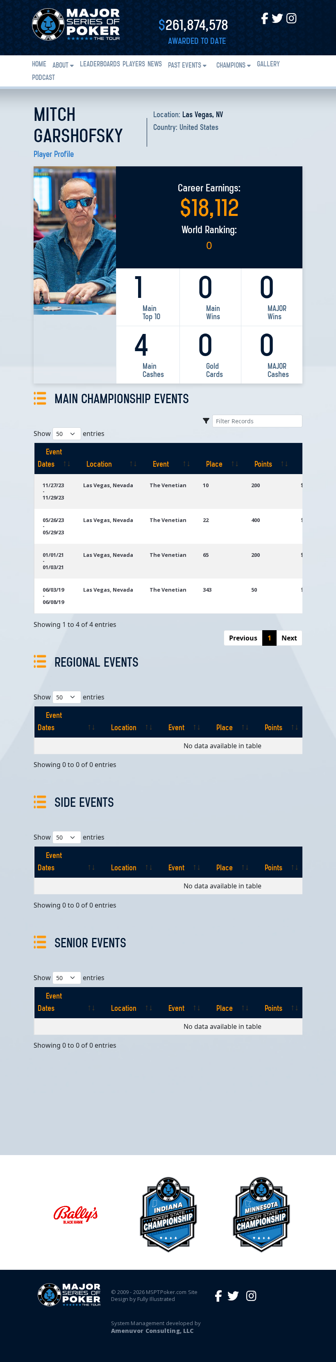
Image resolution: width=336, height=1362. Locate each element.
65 (206, 554)
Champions (230, 66)
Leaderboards (100, 64)
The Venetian (168, 485)
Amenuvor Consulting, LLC (152, 1331)
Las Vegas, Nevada (108, 485)
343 (207, 589)
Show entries (69, 433)
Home (39, 64)
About (60, 66)
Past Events (184, 66)
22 (206, 520)
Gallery (268, 64)
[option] (75, 1215)
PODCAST (43, 78)
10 (206, 485)
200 (255, 485)
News (155, 64)
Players (134, 64)
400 (255, 520)
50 (254, 589)
